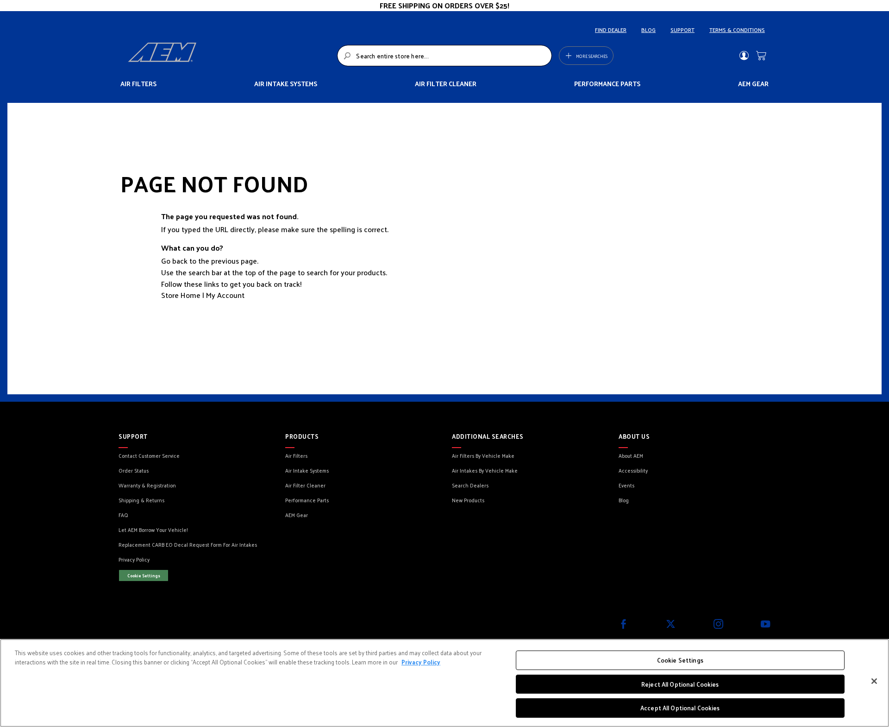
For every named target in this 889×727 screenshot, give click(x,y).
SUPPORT (682, 30)
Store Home (180, 295)
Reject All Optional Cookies (680, 684)
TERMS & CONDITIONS (737, 30)
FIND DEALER (610, 30)
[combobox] (444, 55)
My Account (225, 295)
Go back (174, 260)
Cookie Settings (143, 575)
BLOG (648, 30)
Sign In (744, 55)
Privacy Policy (420, 662)
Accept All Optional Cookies (680, 707)
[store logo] (230, 56)
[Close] (874, 681)
